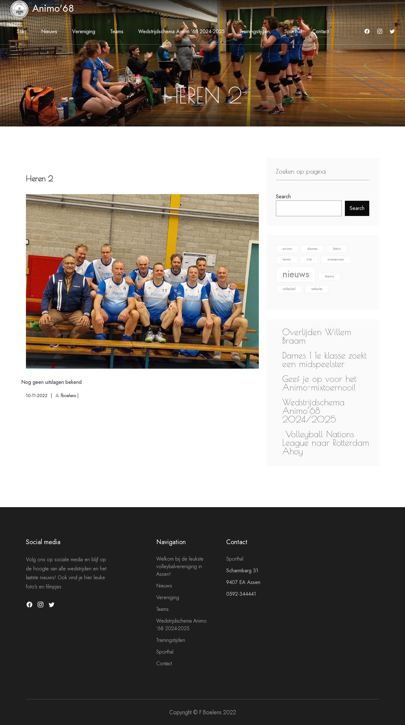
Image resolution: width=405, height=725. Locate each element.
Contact (320, 31)
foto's (336, 248)
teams (329, 276)
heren (287, 259)
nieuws (296, 274)
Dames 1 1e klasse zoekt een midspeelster (324, 359)
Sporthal (293, 31)
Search (283, 196)
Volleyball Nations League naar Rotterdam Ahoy (325, 442)
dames (312, 248)
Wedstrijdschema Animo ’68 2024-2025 (181, 31)
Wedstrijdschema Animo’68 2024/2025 (313, 410)
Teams (116, 31)
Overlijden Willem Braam (316, 336)
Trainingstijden (255, 31)
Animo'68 (51, 8)
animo (287, 248)
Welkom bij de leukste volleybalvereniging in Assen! (179, 566)
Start (21, 31)
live (309, 259)
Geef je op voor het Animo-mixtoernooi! (319, 382)
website (316, 288)
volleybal (289, 288)
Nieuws (49, 31)
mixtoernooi (335, 259)
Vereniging (83, 31)
